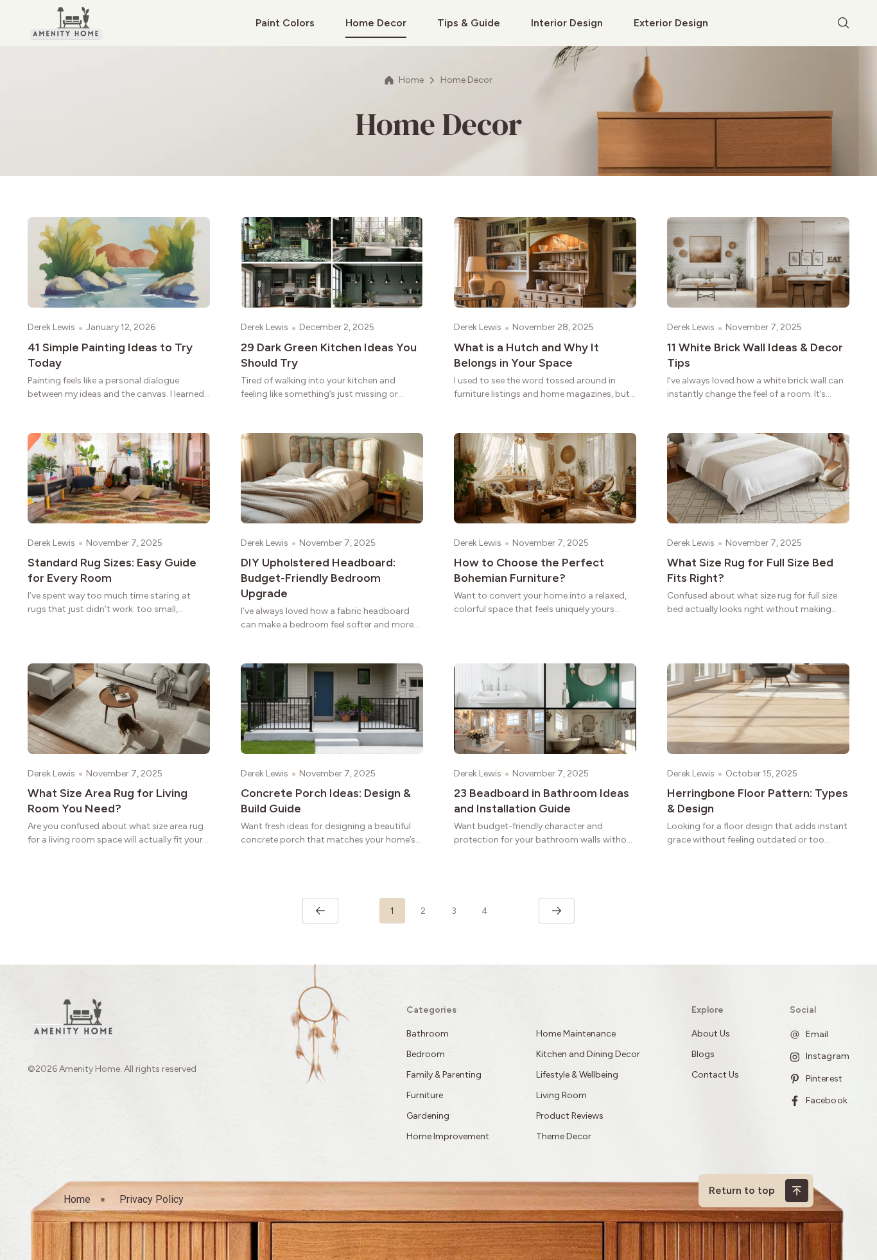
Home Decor (375, 23)
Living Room (561, 1095)
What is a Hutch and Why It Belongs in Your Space (526, 355)
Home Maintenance (576, 1033)
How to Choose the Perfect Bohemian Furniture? (529, 570)
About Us (710, 1033)
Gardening (427, 1115)
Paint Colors (285, 23)
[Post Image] (119, 262)
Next (557, 910)
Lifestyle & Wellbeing (577, 1074)
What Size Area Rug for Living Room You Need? (107, 801)
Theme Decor (563, 1136)
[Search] (843, 23)
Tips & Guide (468, 23)
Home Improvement (447, 1136)
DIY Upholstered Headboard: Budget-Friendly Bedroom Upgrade (318, 578)
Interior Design (567, 23)
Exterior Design (671, 23)
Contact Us (715, 1074)
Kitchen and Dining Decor (588, 1054)
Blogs (703, 1054)
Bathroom (427, 1033)
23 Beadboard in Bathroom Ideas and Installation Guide (541, 801)
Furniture (424, 1095)
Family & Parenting (444, 1074)
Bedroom (425, 1054)
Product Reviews (570, 1115)
